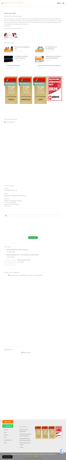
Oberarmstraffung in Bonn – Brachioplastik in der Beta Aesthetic (23, 254)
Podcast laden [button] (33, 237)
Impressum (36, 454)
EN (60, 3)
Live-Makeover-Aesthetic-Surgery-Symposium (21, 57)
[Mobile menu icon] (63, 3)
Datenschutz (43, 454)
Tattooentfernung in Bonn (23, 260)
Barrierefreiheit (7, 457)
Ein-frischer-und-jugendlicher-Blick (22, 47)
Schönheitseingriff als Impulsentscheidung (17, 249)
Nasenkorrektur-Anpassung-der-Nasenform (49, 65)
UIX (54, 454)
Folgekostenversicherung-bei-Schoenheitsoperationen (53, 57)
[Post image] (8, 50)
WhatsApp (9, 426)
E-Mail (9, 421)
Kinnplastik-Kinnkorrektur (13, 65)
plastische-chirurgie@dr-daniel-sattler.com (15, 195)
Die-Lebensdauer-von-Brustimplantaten (51, 47)
